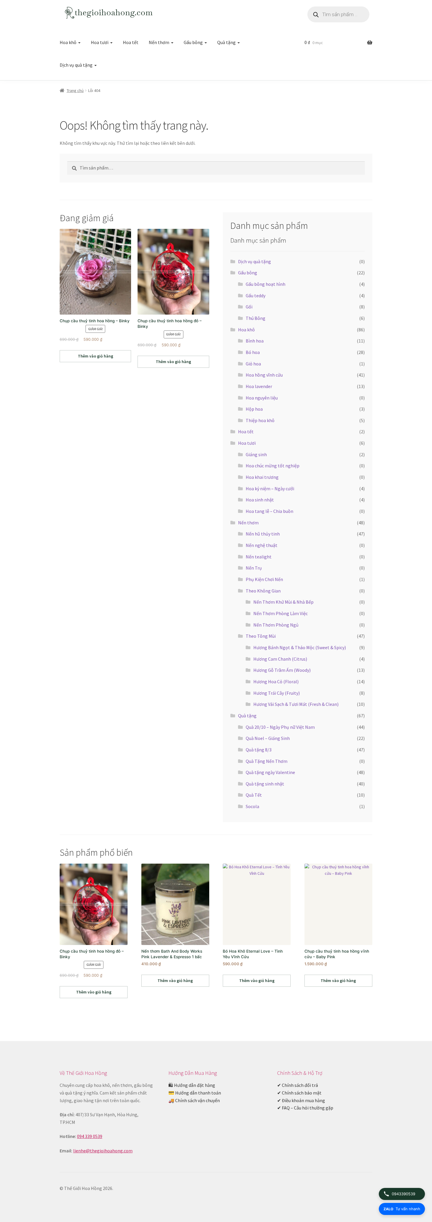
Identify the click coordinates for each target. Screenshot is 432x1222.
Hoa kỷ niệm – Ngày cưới (270, 488)
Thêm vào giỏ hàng (95, 356)
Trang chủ (75, 90)
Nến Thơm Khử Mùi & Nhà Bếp (283, 602)
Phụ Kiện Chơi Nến (264, 579)
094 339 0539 (89, 1136)
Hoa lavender (259, 386)
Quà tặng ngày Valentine (270, 772)
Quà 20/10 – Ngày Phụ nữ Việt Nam (280, 727)
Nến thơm (159, 42)
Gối (249, 307)
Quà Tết (254, 795)
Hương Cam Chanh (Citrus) (280, 659)
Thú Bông (255, 318)
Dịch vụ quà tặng (76, 65)
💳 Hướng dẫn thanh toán (194, 1093)
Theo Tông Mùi (261, 636)
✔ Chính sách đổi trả (297, 1085)
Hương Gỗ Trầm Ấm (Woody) (282, 670)
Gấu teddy (255, 295)
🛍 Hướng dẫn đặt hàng (191, 1085)
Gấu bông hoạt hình (265, 284)
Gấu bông (193, 42)
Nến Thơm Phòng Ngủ (276, 625)
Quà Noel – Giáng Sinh (268, 738)
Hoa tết (130, 42)
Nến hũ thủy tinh (263, 534)
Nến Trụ (254, 568)
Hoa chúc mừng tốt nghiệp (272, 466)
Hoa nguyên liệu (262, 398)
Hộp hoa (254, 409)
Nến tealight (259, 557)
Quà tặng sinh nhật (265, 784)
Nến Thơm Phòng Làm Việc (280, 613)
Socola (252, 806)
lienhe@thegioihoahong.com (103, 1151)
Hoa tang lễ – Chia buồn (269, 511)
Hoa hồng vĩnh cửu (264, 375)
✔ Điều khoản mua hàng (301, 1100)
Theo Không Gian (263, 591)
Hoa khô (68, 42)
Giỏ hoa (253, 364)
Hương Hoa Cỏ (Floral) (276, 681)
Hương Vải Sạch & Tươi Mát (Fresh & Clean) (296, 704)
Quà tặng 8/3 (259, 750)
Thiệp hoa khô (260, 420)
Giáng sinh (256, 454)
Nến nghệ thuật (261, 545)
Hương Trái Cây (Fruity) (276, 693)
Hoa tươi (99, 42)
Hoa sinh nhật (260, 500)
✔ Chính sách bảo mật (299, 1093)
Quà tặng (226, 42)
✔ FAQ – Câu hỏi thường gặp (305, 1108)
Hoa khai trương (262, 477)
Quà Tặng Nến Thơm (266, 761)
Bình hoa (255, 341)
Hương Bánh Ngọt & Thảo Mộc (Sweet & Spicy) (299, 647)
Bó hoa (253, 352)
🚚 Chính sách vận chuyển (194, 1100)
